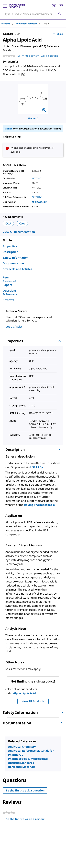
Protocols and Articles (17, 269)
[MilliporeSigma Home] (17, 6)
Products (5, 23)
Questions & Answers (10, 292)
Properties (10, 246)
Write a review (30, 55)
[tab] (8, 24)
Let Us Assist (14, 326)
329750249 (37, 197)
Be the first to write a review (26, 819)
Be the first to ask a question (25, 790)
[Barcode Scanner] (54, 6)
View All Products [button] (33, 701)
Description (10, 252)
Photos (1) (33, 118)
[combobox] (33, 14)
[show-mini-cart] (61, 6)
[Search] (59, 13)
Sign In (9, 128)
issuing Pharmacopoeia (39, 505)
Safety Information (15, 257)
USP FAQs (36, 467)
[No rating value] (10, 56)
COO (22, 223)
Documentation (13, 263)
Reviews (8, 300)
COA (8, 223)
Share (60, 33)
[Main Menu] (5, 5)
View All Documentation (19, 232)
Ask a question (49, 55)
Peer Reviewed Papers (9, 281)
